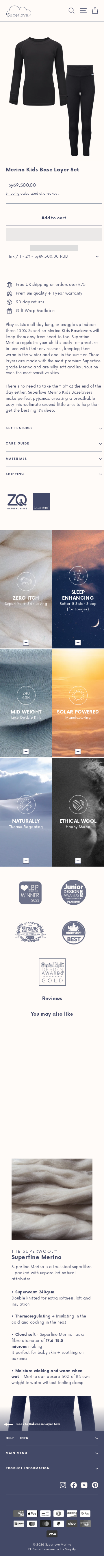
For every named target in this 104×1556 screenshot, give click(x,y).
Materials (16, 459)
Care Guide (17, 443)
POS (31, 1549)
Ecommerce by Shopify (59, 1549)
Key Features (19, 428)
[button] (54, 234)
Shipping (13, 194)
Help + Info (17, 1438)
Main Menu (16, 1453)
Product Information (28, 1468)
